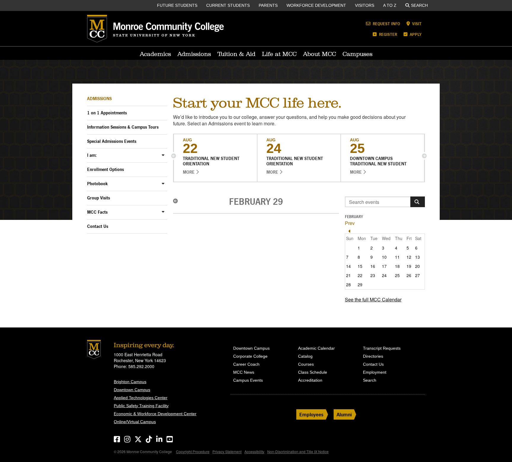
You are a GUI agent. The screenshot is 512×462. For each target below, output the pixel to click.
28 (348, 284)
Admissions (194, 53)
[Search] (417, 201)
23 (372, 275)
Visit (416, 23)
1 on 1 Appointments (107, 113)
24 (384, 275)
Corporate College (250, 356)
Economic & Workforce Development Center (155, 413)
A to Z (389, 5)
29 (360, 284)
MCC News (243, 372)
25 (397, 275)
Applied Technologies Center (140, 397)
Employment (374, 372)
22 (360, 275)
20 (417, 266)
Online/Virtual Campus (135, 421)
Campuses (357, 53)
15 (360, 266)
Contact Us (97, 226)
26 (409, 275)
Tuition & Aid (236, 53)
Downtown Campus (132, 389)
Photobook (97, 183)
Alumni (344, 414)
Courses (306, 364)
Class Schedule (312, 372)
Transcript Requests (382, 348)
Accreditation (310, 380)
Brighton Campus (130, 381)
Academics (155, 53)
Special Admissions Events (111, 141)
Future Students (177, 5)
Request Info (386, 23)
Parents (268, 5)
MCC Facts (97, 212)
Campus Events (248, 380)
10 (384, 257)
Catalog (305, 356)
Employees (311, 414)
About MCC (319, 53)
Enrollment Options (105, 169)
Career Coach (246, 364)
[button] (173, 156)
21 (348, 275)
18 (397, 266)
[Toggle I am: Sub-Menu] (163, 154)
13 (417, 257)
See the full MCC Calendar (373, 299)
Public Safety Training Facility (141, 405)
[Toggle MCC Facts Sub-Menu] (163, 211)
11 (397, 257)
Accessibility (254, 451)
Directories (373, 356)
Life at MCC (279, 53)
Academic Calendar (316, 348)
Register (387, 34)
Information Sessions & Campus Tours (123, 127)
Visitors (364, 5)
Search (419, 5)
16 (372, 266)
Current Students (228, 5)
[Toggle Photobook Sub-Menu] (163, 183)
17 (384, 266)
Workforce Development (316, 5)
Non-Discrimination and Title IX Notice (298, 451)
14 (348, 266)
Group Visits (98, 198)
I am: (92, 155)
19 (409, 266)
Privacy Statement (226, 451)
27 (417, 275)
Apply (415, 34)
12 (409, 257)
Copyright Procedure (192, 451)
